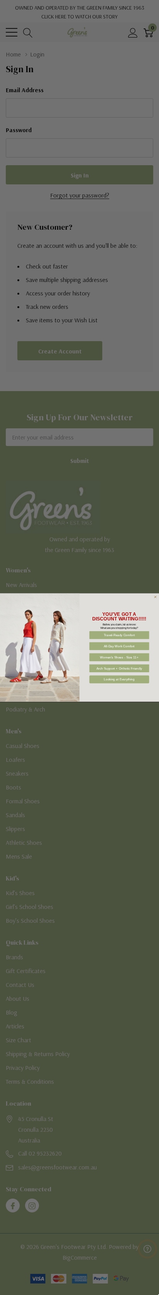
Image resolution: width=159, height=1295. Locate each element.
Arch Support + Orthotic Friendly (119, 668)
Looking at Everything (119, 679)
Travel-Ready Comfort (119, 635)
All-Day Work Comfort (119, 646)
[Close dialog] (155, 597)
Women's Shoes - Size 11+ (119, 657)
